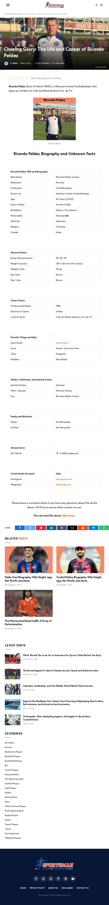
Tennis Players (11, 824)
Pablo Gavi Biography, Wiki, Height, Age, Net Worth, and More (28, 578)
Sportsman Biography (14, 14)
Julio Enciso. (68, 515)
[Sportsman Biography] (54, 5)
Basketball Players (13, 760)
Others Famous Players (15, 806)
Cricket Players (12, 770)
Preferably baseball (14, 810)
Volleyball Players (13, 838)
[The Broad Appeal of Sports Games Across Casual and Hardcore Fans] (12, 674)
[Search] (101, 5)
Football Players (12, 783)
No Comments (43, 63)
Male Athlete (11, 797)
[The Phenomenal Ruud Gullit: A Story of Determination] (29, 603)
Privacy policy (37, 888)
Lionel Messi (62, 342)
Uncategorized (12, 833)
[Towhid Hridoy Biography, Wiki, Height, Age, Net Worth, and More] (80, 559)
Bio (6, 765)
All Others (9, 742)
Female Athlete (12, 774)
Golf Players (10, 788)
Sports (8, 819)
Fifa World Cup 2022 (14, 779)
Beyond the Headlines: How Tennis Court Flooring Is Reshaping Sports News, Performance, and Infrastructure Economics (63, 702)
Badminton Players (14, 751)
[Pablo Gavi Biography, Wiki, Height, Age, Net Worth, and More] (29, 559)
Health (8, 792)
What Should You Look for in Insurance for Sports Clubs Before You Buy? (62, 655)
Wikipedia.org (63, 484)
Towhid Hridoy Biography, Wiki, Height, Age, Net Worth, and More (79, 578)
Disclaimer (67, 888)
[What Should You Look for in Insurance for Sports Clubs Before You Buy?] (12, 658)
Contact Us (82, 888)
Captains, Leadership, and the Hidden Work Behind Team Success (58, 685)
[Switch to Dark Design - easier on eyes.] (96, 5)
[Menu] (8, 5)
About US (53, 888)
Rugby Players (11, 815)
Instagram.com (64, 479)
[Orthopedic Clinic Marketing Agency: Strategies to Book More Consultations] (12, 719)
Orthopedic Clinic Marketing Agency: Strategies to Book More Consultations (56, 718)
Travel (8, 828)
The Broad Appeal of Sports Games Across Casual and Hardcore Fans (60, 670)
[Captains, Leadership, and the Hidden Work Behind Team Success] (12, 689)
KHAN (15, 63)
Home (23, 888)
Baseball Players (12, 756)
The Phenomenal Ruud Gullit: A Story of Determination (28, 622)
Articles (8, 747)
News (7, 801)
